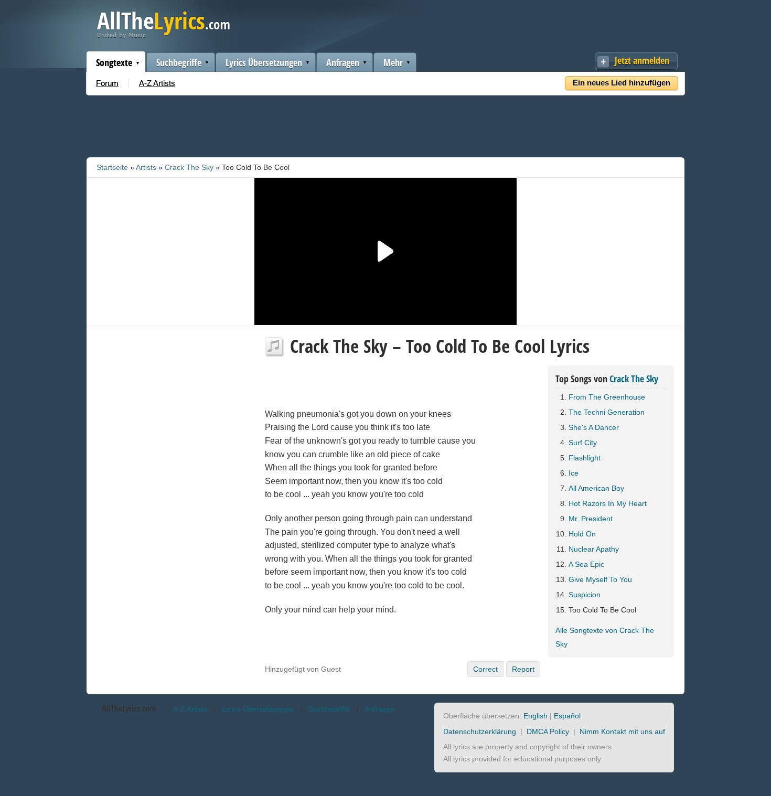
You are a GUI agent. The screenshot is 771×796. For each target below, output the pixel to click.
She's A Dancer (594, 427)
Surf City (583, 442)
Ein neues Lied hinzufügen (621, 82)
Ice (574, 473)
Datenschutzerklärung (479, 731)
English (535, 716)
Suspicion (585, 594)
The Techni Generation (607, 412)
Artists (146, 167)
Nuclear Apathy (594, 549)
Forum (107, 83)
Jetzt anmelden (642, 60)
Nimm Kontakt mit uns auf (622, 731)
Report (523, 669)
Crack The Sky (189, 167)
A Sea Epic (586, 564)
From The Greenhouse (607, 397)
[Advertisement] (385, 124)
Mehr (393, 62)
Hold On (582, 534)
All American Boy (596, 488)
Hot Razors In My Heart (608, 503)
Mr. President (591, 518)
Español (567, 716)
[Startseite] (163, 35)
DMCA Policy (548, 731)
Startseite (112, 167)
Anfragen (342, 62)
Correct (485, 669)
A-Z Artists (157, 83)
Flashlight (585, 458)
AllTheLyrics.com (129, 708)
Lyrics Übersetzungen (264, 62)
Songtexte (114, 62)
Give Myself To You (600, 579)
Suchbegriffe (178, 62)
